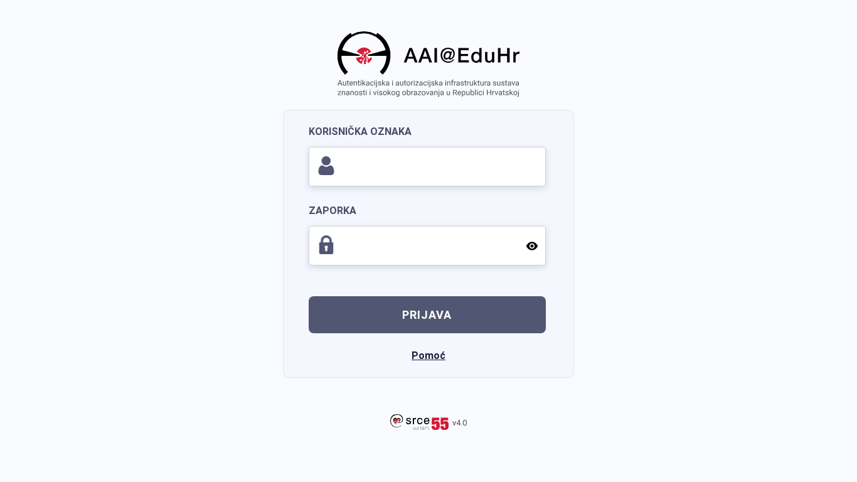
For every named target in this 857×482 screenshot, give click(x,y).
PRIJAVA (427, 314)
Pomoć (428, 356)
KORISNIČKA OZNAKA (360, 131)
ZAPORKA (332, 211)
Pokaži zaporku (532, 245)
